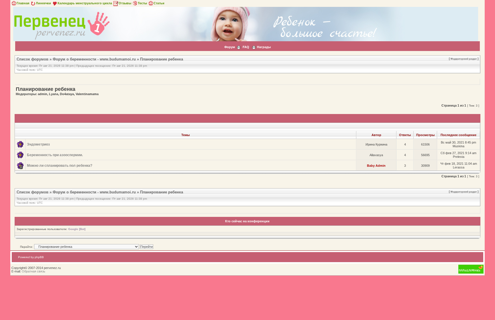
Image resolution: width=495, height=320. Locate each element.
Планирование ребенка (161, 59)
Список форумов (32, 59)
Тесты (142, 3)
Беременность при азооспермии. (55, 155)
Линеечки (43, 3)
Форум (229, 47)
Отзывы (125, 3)
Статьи (159, 3)
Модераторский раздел (464, 58)
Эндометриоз (38, 144)
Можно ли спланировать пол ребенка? (59, 166)
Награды (264, 47)
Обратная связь (33, 271)
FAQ (246, 47)
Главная (23, 3)
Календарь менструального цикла (85, 3)
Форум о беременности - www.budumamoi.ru (94, 59)
